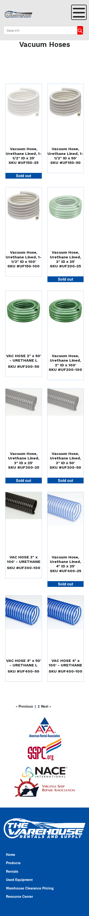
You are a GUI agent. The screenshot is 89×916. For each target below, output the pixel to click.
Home (10, 854)
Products (13, 862)
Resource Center (19, 896)
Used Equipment (19, 879)
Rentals (12, 871)
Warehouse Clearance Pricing (30, 888)
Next (46, 706)
